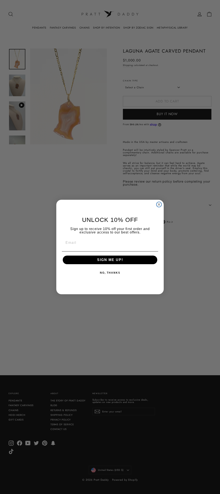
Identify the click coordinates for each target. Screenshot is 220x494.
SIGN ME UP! (110, 260)
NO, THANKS (110, 272)
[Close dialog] (159, 204)
